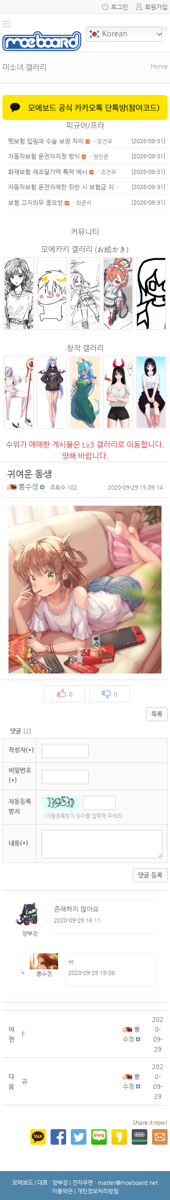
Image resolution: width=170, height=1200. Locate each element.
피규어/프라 (85, 125)
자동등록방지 (19, 806)
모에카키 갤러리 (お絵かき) (85, 249)
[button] (12, 487)
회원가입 (156, 6)
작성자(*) (21, 749)
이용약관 (62, 1191)
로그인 (119, 6)
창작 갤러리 (85, 348)
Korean (114, 33)
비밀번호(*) (19, 775)
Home (159, 65)
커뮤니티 (85, 231)
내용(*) (18, 842)
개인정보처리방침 (98, 1191)
